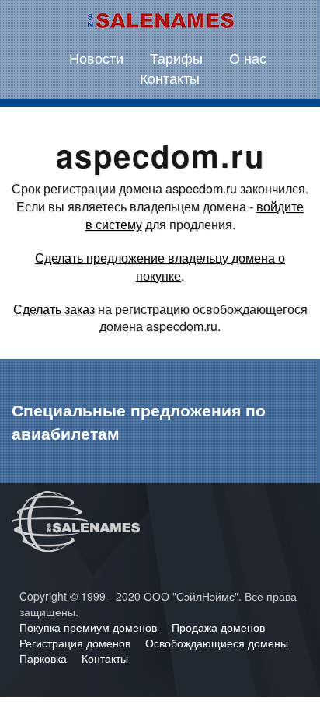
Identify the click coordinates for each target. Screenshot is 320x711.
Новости (96, 57)
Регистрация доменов (76, 642)
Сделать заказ (54, 309)
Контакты (170, 78)
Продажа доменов (218, 627)
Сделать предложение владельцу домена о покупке (160, 266)
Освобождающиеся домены (216, 642)
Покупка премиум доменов (89, 627)
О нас (247, 57)
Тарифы (176, 57)
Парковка (44, 658)
